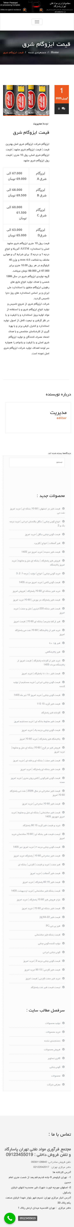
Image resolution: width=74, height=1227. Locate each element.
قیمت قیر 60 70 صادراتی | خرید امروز (41, 804)
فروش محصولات (52, 1049)
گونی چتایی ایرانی (51, 952)
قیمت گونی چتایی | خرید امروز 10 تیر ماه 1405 (37, 695)
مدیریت (37, 123)
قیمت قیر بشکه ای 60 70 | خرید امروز (41, 908)
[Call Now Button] (9, 1218)
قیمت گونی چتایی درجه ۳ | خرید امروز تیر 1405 (36, 847)
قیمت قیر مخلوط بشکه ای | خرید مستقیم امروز (37, 721)
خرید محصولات (53, 1032)
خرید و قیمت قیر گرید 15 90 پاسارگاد (41, 825)
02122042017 (41, 1167)
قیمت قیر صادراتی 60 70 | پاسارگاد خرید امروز (37, 856)
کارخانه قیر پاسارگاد (50, 712)
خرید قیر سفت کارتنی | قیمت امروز (42, 978)
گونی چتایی (55, 1067)
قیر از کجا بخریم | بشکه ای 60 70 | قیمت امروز (37, 621)
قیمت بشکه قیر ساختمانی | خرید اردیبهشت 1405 (35, 891)
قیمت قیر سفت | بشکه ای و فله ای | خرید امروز (36, 760)
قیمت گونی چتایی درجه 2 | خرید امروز (41, 961)
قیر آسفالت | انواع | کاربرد (47, 543)
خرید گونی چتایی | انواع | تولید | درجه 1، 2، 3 (38, 573)
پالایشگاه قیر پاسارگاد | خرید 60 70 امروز (40, 739)
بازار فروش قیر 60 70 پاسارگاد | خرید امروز (38, 899)
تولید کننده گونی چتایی (49, 943)
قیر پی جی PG (53, 926)
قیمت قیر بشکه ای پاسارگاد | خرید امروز (40, 769)
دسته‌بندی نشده (37, 52)
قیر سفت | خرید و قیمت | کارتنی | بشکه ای (39, 864)
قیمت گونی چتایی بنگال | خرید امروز (42, 534)
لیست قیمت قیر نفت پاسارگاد (45, 987)
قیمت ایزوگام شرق (31, 133)
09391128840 (39, 1162)
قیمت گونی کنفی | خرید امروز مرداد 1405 (39, 582)
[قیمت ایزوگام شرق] (26, 100)
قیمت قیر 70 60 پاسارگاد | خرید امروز (41, 882)
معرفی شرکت (53, 1084)
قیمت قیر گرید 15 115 (48, 704)
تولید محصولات (52, 1023)
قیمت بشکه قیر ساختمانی (47, 935)
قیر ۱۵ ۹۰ (54, 643)
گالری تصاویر (54, 1058)
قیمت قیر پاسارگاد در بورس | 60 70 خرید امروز (36, 600)
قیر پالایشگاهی (52, 652)
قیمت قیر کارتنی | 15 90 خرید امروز (42, 970)
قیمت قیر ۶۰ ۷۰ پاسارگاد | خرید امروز (41, 673)
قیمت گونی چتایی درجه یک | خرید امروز (41, 730)
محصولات (55, 1076)
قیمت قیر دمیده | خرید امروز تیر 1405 (40, 552)
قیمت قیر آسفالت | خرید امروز (45, 873)
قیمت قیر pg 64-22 (50, 917)
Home (55, 52)
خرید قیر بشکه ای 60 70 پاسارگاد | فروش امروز (36, 591)
